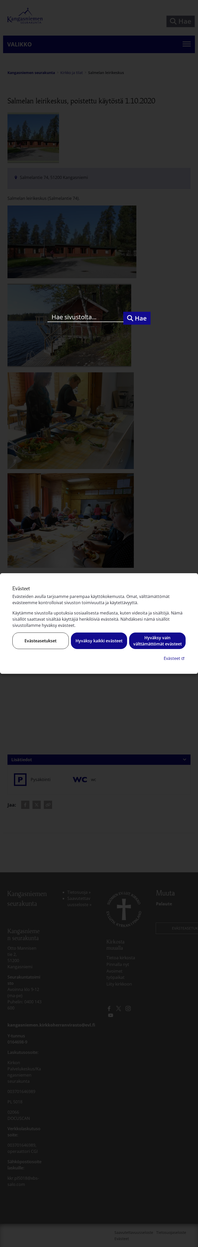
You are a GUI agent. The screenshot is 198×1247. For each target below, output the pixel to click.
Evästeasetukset (40, 641)
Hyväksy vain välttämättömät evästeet (157, 641)
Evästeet (175, 658)
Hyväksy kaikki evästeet (99, 641)
